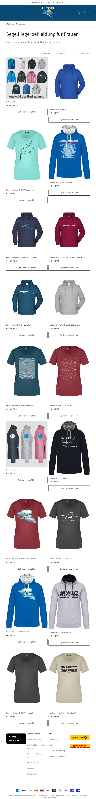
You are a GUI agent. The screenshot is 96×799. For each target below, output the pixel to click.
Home (11, 24)
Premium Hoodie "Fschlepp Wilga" (19, 325)
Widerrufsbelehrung (56, 751)
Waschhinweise (33, 763)
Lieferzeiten (32, 774)
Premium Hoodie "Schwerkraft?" (60, 633)
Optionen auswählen (27, 112)
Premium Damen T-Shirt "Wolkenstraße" (21, 559)
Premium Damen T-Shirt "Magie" (60, 559)
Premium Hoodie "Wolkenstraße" (18, 632)
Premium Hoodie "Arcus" (57, 109)
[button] (5, 12)
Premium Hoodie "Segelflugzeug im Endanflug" (23, 258)
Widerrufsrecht (42, 795)
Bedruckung (10, 102)
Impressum (53, 739)
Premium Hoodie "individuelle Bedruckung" (64, 325)
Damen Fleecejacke (13, 470)
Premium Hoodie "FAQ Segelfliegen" (61, 182)
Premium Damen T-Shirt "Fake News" (62, 713)
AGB (50, 745)
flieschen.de (18, 795)
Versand (30, 768)
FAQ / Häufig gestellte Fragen (36, 746)
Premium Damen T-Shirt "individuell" (20, 713)
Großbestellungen (34, 739)
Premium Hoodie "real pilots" (59, 478)
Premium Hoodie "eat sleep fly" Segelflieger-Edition (67, 258)
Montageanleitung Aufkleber (34, 755)
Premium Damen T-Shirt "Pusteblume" (20, 190)
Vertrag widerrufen (14, 738)
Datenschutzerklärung (57, 756)
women (22, 24)
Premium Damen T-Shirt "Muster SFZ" (62, 406)
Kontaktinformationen (49, 797)
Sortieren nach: (46, 53)
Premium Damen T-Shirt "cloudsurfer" (20, 406)
